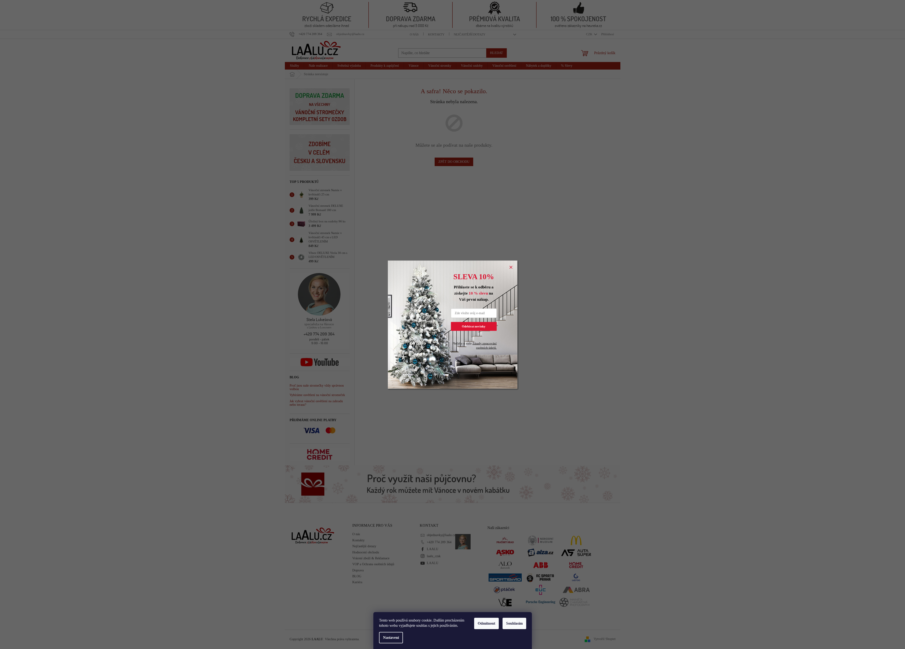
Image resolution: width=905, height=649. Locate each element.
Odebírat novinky (474, 326)
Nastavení (391, 638)
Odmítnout (486, 623)
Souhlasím (514, 623)
